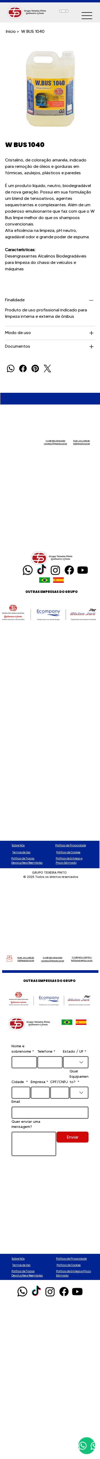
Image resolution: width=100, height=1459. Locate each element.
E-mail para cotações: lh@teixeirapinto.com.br (82, 959)
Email (15, 1101)
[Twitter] (47, 368)
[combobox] (76, 1062)
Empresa (39, 1081)
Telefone (46, 1051)
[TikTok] (41, 570)
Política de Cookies (68, 852)
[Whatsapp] (28, 570)
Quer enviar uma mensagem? (25, 1124)
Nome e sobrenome (22, 1049)
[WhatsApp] (10, 368)
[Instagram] (55, 570)
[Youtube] (83, 570)
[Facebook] (23, 368)
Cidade (19, 1081)
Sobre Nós (18, 845)
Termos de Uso (21, 852)
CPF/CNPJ (59, 1081)
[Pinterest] (35, 368)
